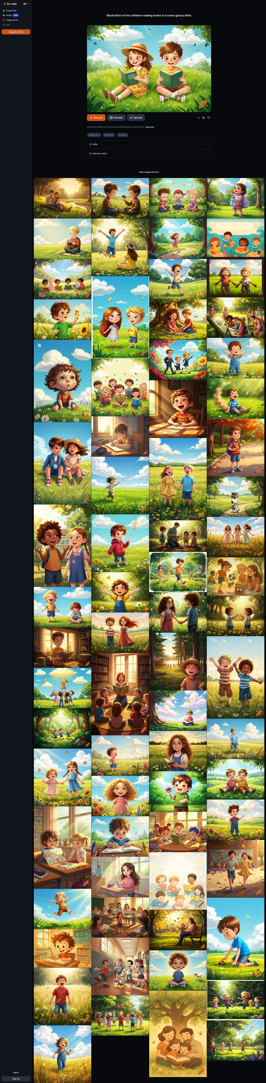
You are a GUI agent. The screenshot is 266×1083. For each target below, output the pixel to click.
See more (150, 127)
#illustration (94, 135)
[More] (198, 117)
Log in (16, 1072)
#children (109, 135)
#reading (122, 135)
